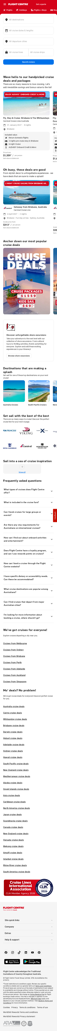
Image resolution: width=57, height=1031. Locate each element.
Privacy (14, 1007)
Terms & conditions (27, 1007)
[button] (55, 515)
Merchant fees (36, 999)
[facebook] (6, 952)
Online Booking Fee (37, 994)
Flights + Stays (40, 10)
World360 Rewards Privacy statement (19, 1016)
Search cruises (28, 62)
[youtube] (32, 952)
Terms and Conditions (43, 986)
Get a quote (41, 4)
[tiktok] (19, 952)
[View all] (22, 466)
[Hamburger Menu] (5, 4)
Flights (9, 10)
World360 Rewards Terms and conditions (20, 1012)
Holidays (23, 10)
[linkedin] (26, 952)
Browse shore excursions (19, 356)
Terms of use (42, 1007)
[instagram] (12, 952)
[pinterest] (39, 952)
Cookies (6, 1007)
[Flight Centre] (18, 4)
